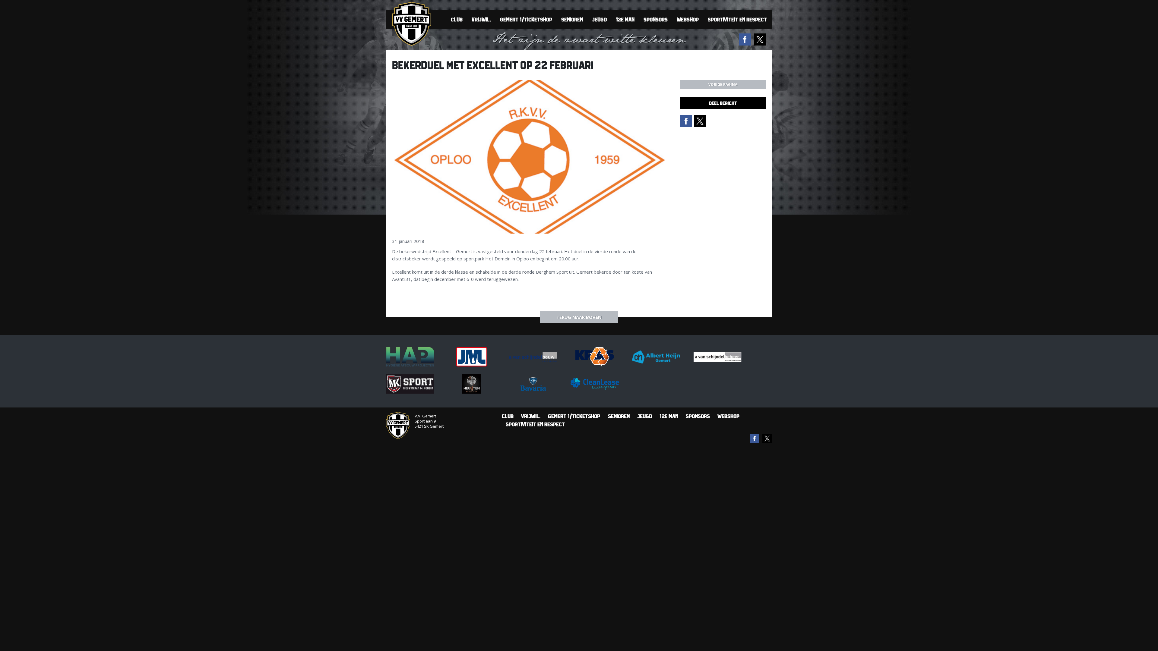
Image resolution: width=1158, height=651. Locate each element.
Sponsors (656, 19)
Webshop (688, 19)
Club (457, 19)
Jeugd (599, 19)
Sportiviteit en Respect (737, 19)
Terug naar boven (579, 317)
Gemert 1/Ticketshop (526, 19)
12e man (625, 19)
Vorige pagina (722, 84)
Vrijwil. (481, 19)
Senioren (572, 19)
